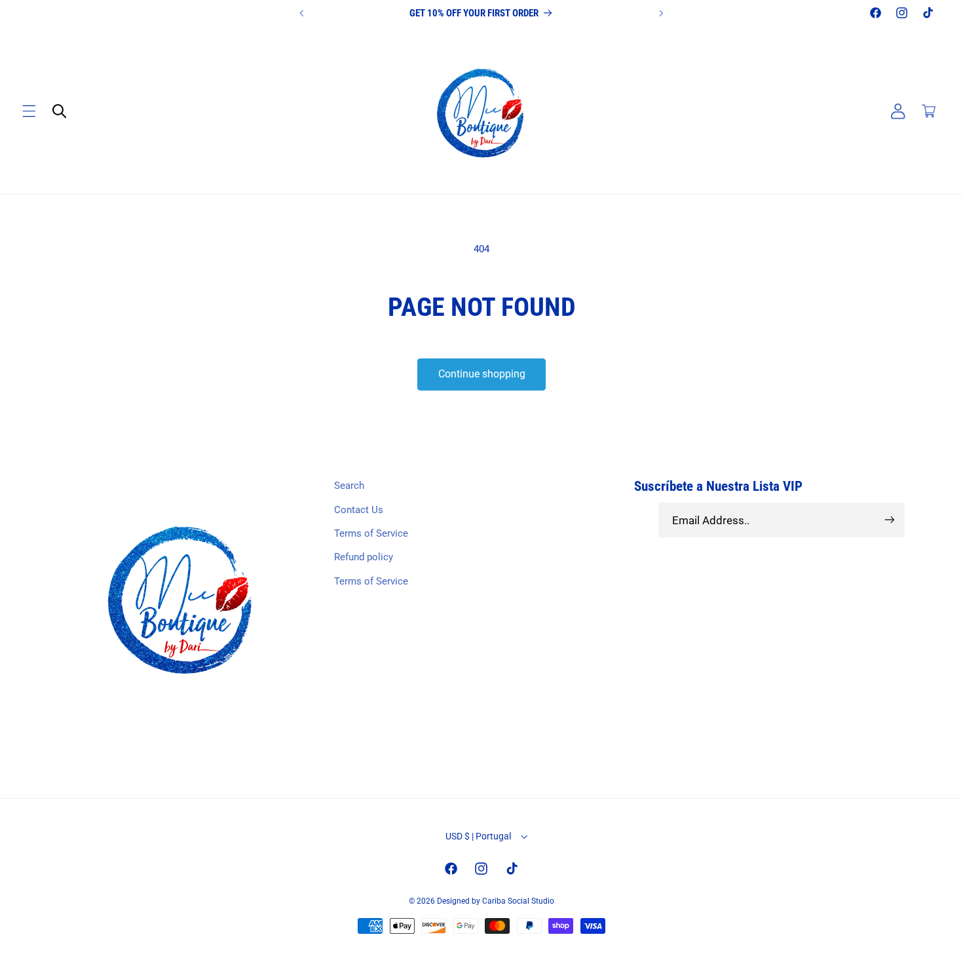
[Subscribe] (889, 520)
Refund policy (363, 557)
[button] (29, 111)
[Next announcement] (661, 13)
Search (349, 485)
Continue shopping (481, 374)
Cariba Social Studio (518, 901)
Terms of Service (371, 533)
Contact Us (358, 510)
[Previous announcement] (302, 13)
